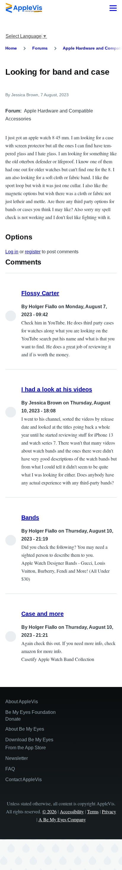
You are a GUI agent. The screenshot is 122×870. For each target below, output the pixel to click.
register (33, 251)
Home (11, 48)
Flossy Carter (40, 293)
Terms (93, 811)
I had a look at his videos (56, 389)
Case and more (42, 614)
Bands (30, 517)
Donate (13, 719)
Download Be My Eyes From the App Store (29, 743)
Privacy (109, 811)
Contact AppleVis (23, 779)
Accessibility (72, 811)
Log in (11, 251)
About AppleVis (21, 701)
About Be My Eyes (24, 729)
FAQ (10, 768)
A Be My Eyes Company (62, 819)
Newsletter (16, 758)
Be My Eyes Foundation (30, 712)
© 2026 (49, 811)
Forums (40, 48)
